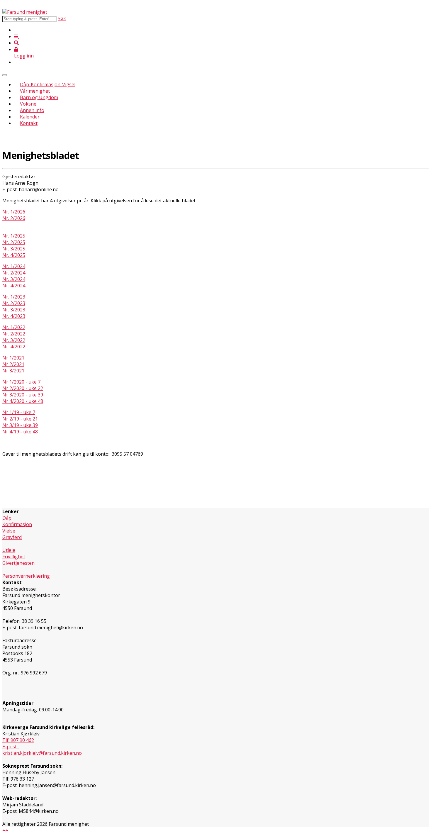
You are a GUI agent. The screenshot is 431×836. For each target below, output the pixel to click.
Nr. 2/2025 (13, 242)
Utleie (8, 550)
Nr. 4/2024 (13, 285)
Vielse (9, 531)
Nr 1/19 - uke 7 (18, 412)
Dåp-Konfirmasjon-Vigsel (47, 84)
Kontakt (29, 123)
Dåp (6, 518)
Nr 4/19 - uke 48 (20, 431)
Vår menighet (35, 91)
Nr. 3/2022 (13, 340)
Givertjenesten (18, 563)
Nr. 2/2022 (13, 333)
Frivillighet (13, 556)
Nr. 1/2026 (13, 211)
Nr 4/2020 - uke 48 (22, 401)
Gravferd (12, 537)
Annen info (32, 110)
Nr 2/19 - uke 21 (20, 419)
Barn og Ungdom (39, 97)
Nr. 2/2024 (13, 272)
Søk (62, 18)
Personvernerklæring (26, 576)
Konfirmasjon (17, 524)
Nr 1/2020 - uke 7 (21, 382)
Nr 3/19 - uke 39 (20, 425)
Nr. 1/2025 (13, 236)
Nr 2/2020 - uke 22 (22, 388)
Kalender (30, 116)
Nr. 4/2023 (13, 316)
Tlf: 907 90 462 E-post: (18, 743)
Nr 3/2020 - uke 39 (22, 394)
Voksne (28, 104)
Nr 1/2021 (13, 358)
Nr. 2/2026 (13, 218)
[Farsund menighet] (24, 12)
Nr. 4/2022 (13, 346)
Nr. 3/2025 (13, 248)
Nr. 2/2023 (13, 303)
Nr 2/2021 (13, 364)
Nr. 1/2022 (13, 327)
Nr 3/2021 (13, 370)
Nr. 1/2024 (13, 266)
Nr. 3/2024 (13, 279)
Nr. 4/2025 (13, 255)
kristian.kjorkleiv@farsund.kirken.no (42, 753)
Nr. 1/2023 (14, 297)
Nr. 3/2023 (13, 309)
